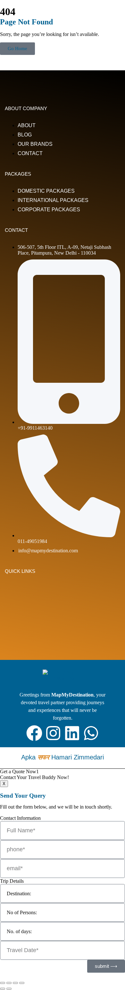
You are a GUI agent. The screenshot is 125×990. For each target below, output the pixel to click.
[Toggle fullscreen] (9, 983)
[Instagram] (53, 733)
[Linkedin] (72, 733)
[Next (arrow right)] (9, 989)
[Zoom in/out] (2, 983)
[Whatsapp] (91, 733)
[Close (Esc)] (21, 983)
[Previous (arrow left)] (2, 989)
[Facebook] (34, 733)
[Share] (15, 983)
